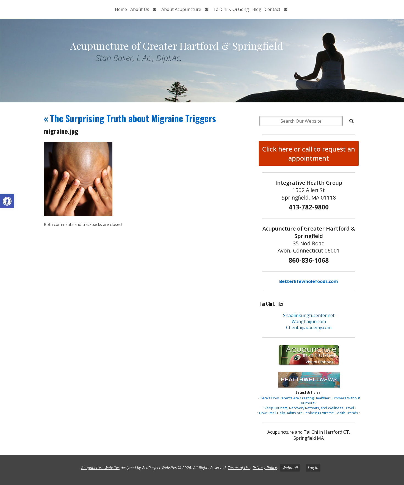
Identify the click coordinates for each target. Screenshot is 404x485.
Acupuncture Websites (100, 467)
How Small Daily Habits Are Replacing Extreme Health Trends (308, 412)
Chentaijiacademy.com (308, 327)
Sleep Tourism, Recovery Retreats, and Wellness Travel (309, 407)
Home (121, 9)
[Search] (351, 121)
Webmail (290, 467)
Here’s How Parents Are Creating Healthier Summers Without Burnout (310, 400)
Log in (313, 467)
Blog (256, 9)
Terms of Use (239, 467)
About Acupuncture (181, 9)
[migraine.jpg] (78, 214)
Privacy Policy (265, 467)
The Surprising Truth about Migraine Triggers (130, 118)
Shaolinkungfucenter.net (308, 315)
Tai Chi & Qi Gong (231, 9)
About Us (139, 9)
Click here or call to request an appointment (308, 153)
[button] (7, 201)
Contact (272, 9)
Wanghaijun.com (309, 321)
